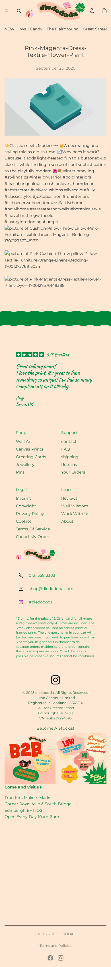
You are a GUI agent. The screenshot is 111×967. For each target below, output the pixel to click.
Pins (20, 472)
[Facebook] (50, 957)
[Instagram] (60, 957)
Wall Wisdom (74, 506)
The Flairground (63, 29)
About (67, 521)
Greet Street (95, 29)
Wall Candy (31, 29)
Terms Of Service (33, 529)
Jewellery (25, 464)
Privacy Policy (30, 513)
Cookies (24, 521)
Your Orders (73, 472)
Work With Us (75, 513)
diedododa (61, 934)
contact (69, 441)
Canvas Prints (29, 449)
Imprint (23, 498)
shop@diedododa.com (51, 588)
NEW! (10, 29)
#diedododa (41, 602)
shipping (70, 456)
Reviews (69, 498)
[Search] (19, 11)
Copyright (26, 506)
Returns (69, 464)
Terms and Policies (55, 945)
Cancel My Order (32, 536)
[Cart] (104, 11)
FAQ (65, 449)
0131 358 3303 (42, 575)
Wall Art (24, 441)
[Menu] (6, 10)
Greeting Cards (31, 456)
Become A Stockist (55, 728)
